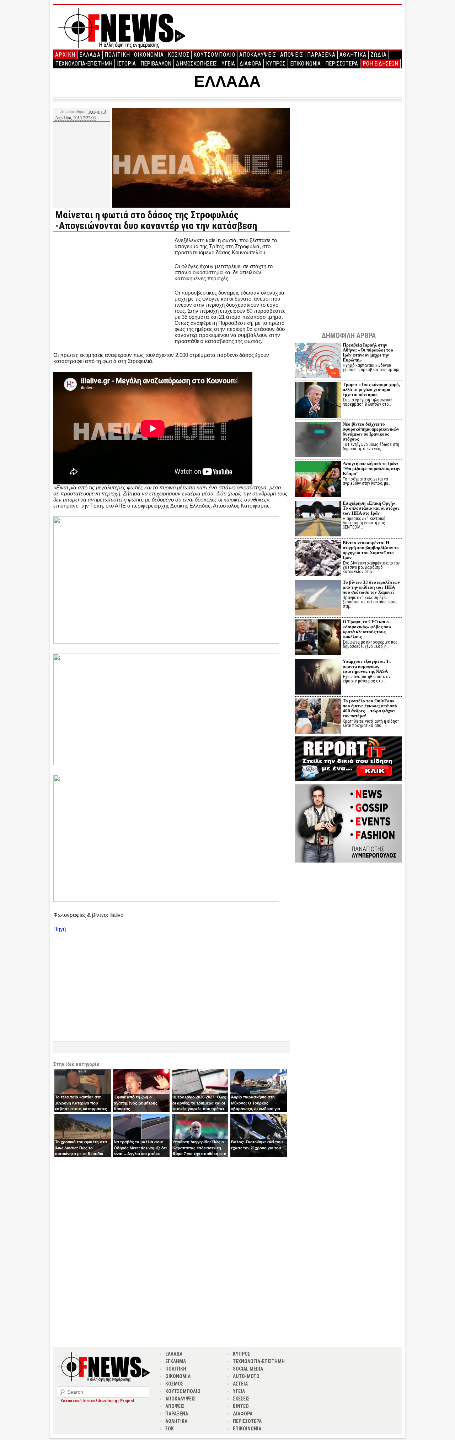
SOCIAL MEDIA (248, 1369)
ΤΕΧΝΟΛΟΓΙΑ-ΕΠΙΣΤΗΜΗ (83, 63)
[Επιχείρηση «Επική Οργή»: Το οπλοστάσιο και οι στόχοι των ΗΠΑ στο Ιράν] (318, 519)
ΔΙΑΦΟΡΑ (250, 63)
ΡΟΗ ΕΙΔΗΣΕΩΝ (380, 63)
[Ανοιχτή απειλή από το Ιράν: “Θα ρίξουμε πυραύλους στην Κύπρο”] (318, 480)
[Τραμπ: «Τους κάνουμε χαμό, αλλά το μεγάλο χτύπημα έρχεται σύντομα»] (318, 401)
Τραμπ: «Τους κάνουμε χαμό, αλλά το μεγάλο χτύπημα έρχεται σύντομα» (371, 389)
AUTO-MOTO (246, 1376)
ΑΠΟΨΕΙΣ (291, 54)
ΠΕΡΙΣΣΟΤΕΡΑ (341, 63)
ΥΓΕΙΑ (228, 63)
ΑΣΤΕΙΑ (240, 1384)
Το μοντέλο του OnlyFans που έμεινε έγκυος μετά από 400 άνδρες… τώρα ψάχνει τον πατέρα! (370, 708)
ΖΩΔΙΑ (378, 54)
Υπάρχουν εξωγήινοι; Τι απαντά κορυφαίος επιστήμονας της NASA (367, 666)
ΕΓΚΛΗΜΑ (175, 1361)
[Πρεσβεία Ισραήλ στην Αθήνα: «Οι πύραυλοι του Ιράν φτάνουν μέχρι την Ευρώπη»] (318, 361)
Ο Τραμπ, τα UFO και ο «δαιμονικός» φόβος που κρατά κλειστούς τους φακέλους (367, 629)
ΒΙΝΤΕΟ (241, 1406)
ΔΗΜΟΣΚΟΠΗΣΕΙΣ (196, 63)
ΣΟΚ (169, 1428)
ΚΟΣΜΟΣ (178, 54)
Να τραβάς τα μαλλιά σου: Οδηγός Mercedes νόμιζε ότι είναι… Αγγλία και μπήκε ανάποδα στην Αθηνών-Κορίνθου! (140, 1154)
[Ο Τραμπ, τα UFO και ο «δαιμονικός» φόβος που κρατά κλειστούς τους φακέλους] (318, 638)
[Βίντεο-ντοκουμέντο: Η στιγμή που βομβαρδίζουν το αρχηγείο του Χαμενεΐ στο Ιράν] (318, 559)
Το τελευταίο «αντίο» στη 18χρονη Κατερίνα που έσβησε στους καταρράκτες (81, 1103)
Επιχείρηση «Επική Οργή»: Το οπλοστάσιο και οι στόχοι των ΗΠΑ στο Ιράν (371, 508)
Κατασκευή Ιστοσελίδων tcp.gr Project (97, 1400)
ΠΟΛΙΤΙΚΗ (117, 54)
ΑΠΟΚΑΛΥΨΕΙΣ (257, 54)
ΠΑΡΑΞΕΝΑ (321, 54)
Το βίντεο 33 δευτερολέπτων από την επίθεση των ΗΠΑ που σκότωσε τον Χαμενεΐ (371, 587)
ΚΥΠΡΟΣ (275, 63)
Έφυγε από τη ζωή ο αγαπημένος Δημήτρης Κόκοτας (135, 1103)
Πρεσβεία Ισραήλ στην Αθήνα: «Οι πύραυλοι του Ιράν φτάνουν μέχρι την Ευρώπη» (368, 352)
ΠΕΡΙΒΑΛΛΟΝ (155, 63)
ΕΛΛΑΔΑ (90, 54)
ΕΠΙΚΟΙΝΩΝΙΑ (305, 63)
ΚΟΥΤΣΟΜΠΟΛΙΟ (214, 54)
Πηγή (59, 929)
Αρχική (65, 54)
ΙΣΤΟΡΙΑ (126, 63)
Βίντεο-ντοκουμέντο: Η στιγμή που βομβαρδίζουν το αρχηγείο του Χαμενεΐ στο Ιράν (371, 550)
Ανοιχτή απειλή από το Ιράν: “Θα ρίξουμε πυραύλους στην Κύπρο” (371, 468)
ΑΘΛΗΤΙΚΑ (352, 54)
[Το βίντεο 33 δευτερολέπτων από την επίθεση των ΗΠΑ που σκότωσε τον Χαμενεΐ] (318, 598)
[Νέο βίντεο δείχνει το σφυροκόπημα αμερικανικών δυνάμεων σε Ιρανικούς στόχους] (318, 440)
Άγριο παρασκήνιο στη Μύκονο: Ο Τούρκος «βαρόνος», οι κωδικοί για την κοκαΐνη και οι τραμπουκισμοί (255, 1109)
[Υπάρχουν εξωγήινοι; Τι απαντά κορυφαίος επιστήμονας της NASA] (318, 677)
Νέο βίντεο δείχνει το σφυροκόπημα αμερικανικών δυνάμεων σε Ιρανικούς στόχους (371, 431)
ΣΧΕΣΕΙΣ (241, 1399)
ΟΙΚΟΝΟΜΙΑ (149, 54)
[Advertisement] (113, 287)
